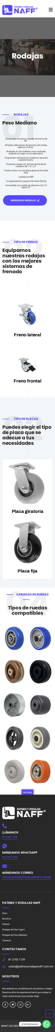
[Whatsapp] (46, 1024)
